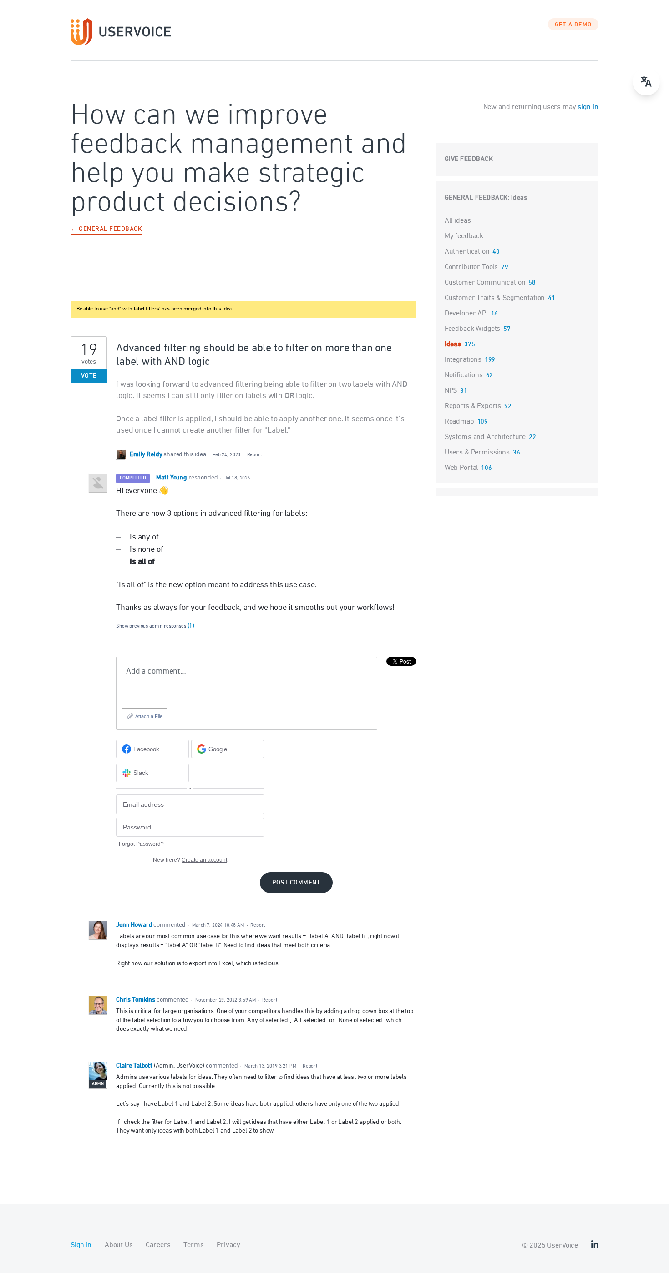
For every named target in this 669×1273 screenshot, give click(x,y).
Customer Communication (485, 282)
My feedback (464, 236)
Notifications (464, 375)
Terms (193, 1245)
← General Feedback (106, 229)
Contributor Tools (471, 267)
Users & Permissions (477, 452)
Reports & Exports (473, 406)
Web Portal (461, 468)
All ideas (458, 221)
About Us (119, 1245)
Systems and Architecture (485, 437)
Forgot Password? (141, 844)
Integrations (463, 360)
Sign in (81, 1245)
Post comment (296, 883)
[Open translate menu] (646, 81)
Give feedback (469, 159)
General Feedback (476, 198)
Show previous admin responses (155, 626)
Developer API (466, 313)
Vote (89, 376)
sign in (588, 107)
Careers (158, 1245)
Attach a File (148, 716)
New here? (190, 860)
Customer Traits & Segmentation (495, 298)
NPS (451, 390)
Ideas (519, 198)
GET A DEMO (573, 25)
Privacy (228, 1245)
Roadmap (459, 421)
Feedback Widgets (473, 329)
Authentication (467, 251)
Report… (256, 454)
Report (257, 925)
